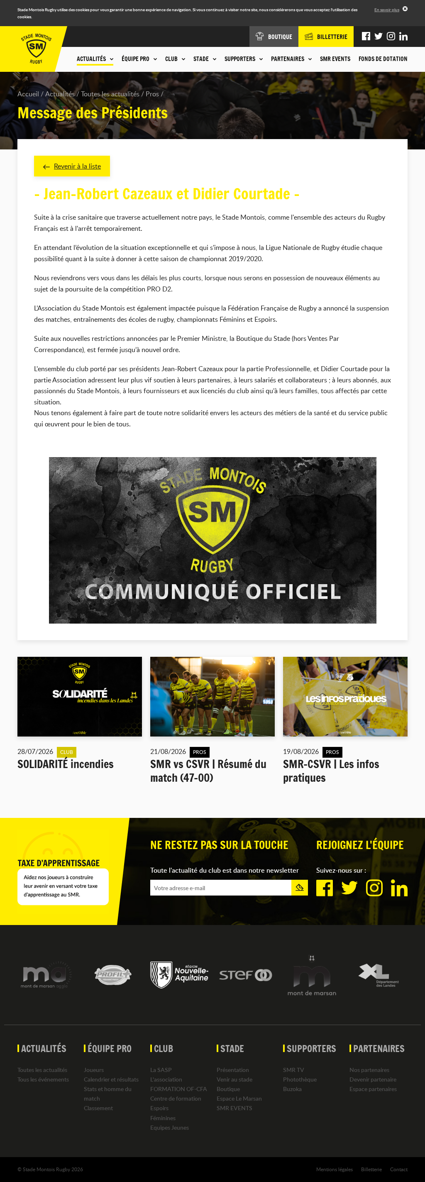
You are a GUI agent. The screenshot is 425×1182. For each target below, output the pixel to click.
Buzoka (292, 1089)
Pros (152, 93)
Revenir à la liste (77, 166)
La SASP (161, 1070)
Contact (399, 1169)
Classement (98, 1108)
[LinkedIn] (403, 36)
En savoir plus (386, 9)
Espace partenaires (373, 1089)
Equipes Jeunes (169, 1127)
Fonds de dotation (383, 59)
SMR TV (293, 1070)
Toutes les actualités (110, 93)
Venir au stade (234, 1079)
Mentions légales (334, 1169)
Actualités (60, 93)
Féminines (163, 1118)
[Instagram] (391, 36)
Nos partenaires (369, 1070)
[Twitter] (378, 36)
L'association (166, 1079)
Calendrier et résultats (111, 1079)
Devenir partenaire (372, 1079)
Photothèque (300, 1079)
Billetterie (371, 1169)
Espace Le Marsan (239, 1098)
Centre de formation (175, 1098)
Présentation (233, 1070)
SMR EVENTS (335, 59)
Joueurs (94, 1070)
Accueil (28, 93)
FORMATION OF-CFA (178, 1089)
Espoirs (159, 1108)
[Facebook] (366, 36)
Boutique (228, 1089)
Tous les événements (43, 1079)
